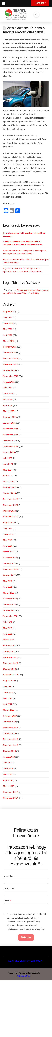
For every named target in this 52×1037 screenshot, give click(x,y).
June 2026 (8, 323)
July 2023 (7, 528)
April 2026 (7, 335)
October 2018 (9, 751)
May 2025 (7, 399)
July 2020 (7, 686)
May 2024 (7, 470)
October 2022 (9, 575)
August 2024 (9, 452)
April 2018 (7, 780)
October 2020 (9, 669)
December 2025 (10, 358)
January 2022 (9, 604)
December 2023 (10, 499)
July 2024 (7, 458)
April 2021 (7, 634)
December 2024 (10, 429)
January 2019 (9, 733)
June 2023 (8, 534)
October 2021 (9, 610)
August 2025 (9, 382)
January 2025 (9, 423)
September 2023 (10, 516)
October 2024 (9, 440)
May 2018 (7, 774)
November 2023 (10, 505)
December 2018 (10, 739)
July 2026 (7, 317)
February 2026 (10, 347)
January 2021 (9, 651)
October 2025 (9, 370)
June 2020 (8, 692)
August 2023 (9, 522)
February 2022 (10, 599)
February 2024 (10, 487)
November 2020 (10, 663)
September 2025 (10, 376)
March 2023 (8, 552)
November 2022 (10, 569)
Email (6, 901)
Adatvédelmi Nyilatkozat (26, 961)
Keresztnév (9, 888)
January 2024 (9, 493)
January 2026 (9, 352)
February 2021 (10, 645)
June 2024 (8, 464)
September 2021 (10, 616)
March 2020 (8, 710)
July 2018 (7, 762)
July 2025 (7, 388)
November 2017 (10, 798)
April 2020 (7, 704)
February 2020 (10, 716)
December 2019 (10, 727)
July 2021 (7, 622)
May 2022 (7, 581)
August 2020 (9, 680)
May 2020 (7, 698)
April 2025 (7, 405)
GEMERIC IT (24, 976)
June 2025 (8, 393)
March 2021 (8, 639)
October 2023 (9, 511)
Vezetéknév (9, 876)
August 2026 (9, 311)
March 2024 (8, 481)
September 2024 (10, 446)
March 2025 (8, 411)
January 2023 (9, 563)
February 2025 (10, 417)
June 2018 (8, 768)
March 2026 (8, 341)
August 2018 (9, 757)
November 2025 (10, 364)
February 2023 (10, 558)
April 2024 (7, 475)
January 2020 (9, 722)
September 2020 (10, 675)
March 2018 (8, 786)
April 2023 (7, 546)
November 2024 (10, 435)
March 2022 (8, 593)
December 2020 (10, 657)
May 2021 (7, 628)
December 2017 (10, 792)
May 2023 (7, 540)
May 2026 (7, 329)
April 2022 (7, 587)
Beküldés (26, 937)
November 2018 (10, 745)
